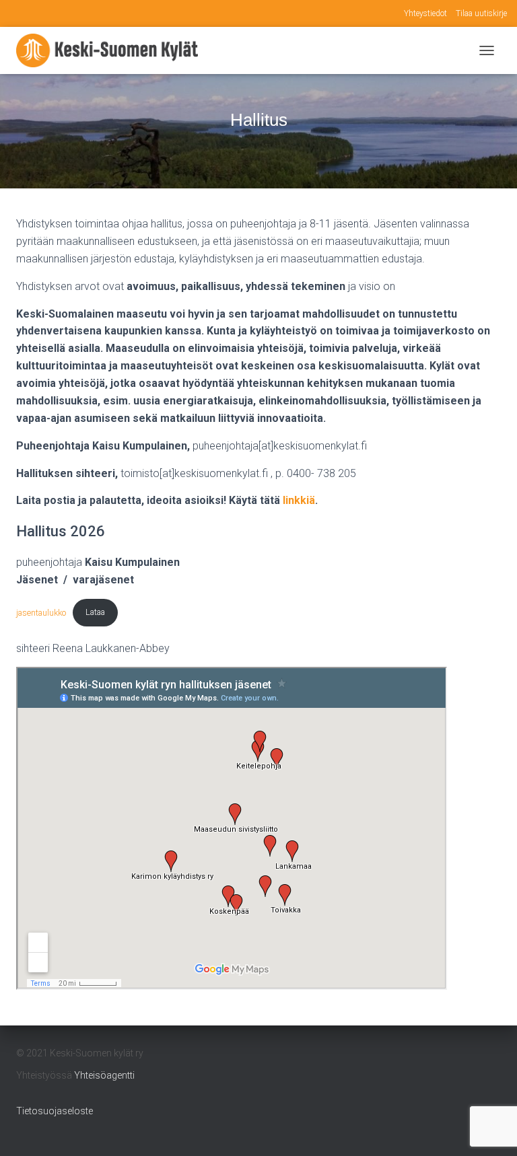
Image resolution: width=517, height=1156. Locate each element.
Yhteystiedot (425, 13)
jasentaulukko (41, 612)
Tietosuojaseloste (54, 1111)
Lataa (95, 612)
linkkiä (299, 500)
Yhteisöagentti (104, 1075)
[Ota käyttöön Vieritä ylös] (490, 1129)
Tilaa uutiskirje (481, 13)
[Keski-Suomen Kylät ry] (112, 50)
